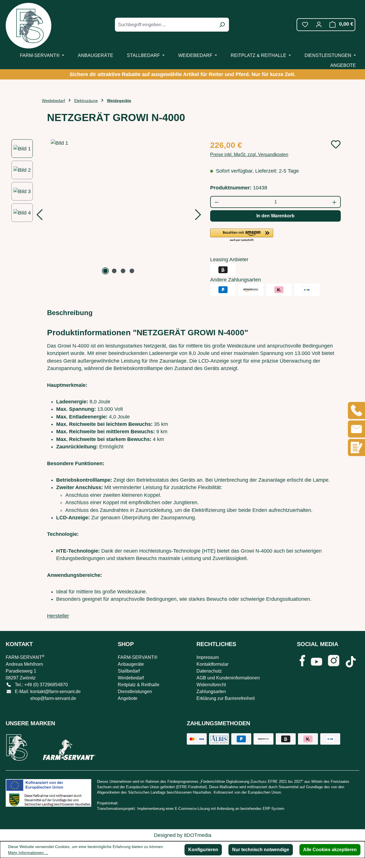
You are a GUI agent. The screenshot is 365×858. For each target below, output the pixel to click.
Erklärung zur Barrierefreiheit (225, 698)
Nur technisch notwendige (260, 849)
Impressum (207, 657)
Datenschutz (209, 671)
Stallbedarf (129, 671)
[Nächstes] (198, 216)
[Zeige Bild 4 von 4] (132, 271)
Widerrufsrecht (211, 684)
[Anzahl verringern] (216, 202)
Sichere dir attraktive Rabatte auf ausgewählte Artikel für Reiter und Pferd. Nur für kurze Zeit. (182, 74)
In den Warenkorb (275, 215)
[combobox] (165, 24)
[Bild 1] (118, 207)
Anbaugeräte (131, 664)
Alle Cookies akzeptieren (330, 849)
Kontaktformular (212, 664)
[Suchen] (221, 24)
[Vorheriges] (39, 216)
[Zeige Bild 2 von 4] (114, 271)
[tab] (70, 312)
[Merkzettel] (305, 24)
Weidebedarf (131, 677)
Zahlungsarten (211, 691)
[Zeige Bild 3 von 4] (123, 271)
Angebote (127, 698)
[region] (105, 207)
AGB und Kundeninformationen (228, 677)
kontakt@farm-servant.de (55, 691)
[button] (241, 235)
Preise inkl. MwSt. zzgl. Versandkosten (249, 154)
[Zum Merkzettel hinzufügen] (336, 144)
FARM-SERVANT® (137, 657)
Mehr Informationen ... (28, 852)
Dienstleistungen (135, 691)
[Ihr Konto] (319, 24)
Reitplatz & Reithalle (138, 684)
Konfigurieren (203, 849)
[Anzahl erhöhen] (334, 202)
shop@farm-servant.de (53, 698)
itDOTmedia (197, 835)
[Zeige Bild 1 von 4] (105, 271)
